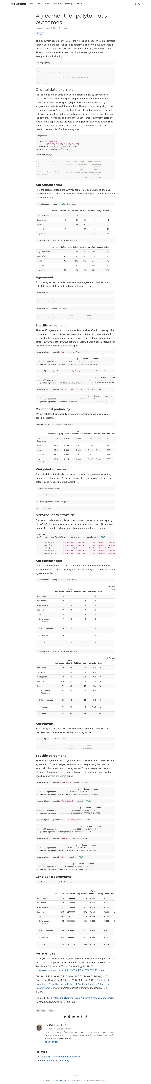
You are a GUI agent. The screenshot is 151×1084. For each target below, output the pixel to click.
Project (40, 34)
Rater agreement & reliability (54, 1060)
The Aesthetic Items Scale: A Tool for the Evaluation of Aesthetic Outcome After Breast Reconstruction (73, 984)
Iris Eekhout (18, 3)
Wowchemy (58, 1080)
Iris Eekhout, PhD (55, 1025)
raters (51, 1011)
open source (74, 1080)
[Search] (135, 4)
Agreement (41, 1011)
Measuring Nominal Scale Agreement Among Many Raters (83, 998)
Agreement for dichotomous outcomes (60, 1056)
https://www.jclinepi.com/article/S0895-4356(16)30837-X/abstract (70, 970)
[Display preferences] (139, 4)
